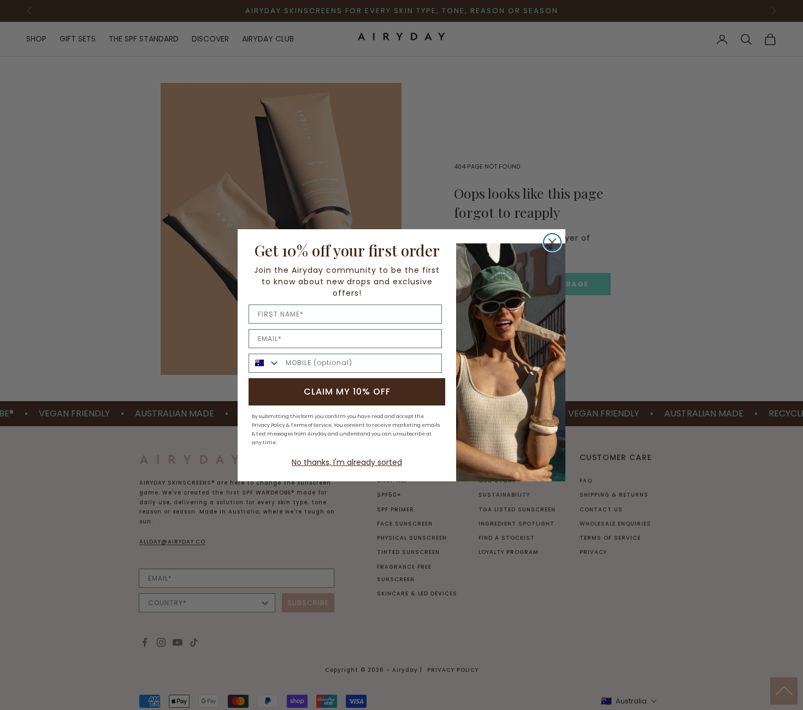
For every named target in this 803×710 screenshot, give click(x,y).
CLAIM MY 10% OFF (347, 391)
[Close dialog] (552, 242)
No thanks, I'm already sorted (347, 462)
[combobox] (264, 363)
